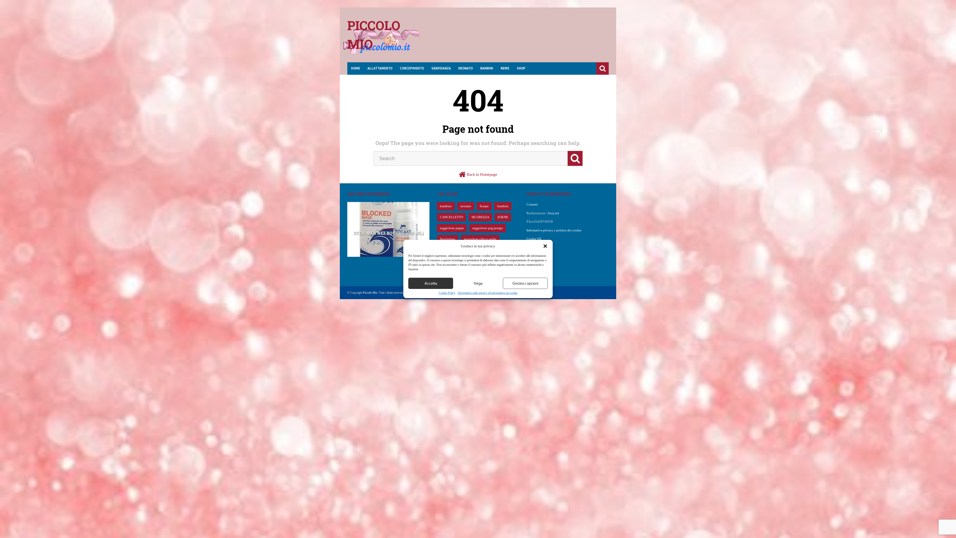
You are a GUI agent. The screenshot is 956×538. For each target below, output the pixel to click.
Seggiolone (447, 239)
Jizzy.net (553, 213)
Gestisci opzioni (525, 283)
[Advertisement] (518, 38)
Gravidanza (441, 68)
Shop (521, 68)
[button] (545, 246)
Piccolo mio (373, 34)
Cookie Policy (447, 292)
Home (355, 68)
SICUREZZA (480, 217)
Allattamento (379, 68)
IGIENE (503, 217)
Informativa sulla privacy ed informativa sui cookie (488, 292)
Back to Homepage (482, 174)
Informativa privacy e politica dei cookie (554, 230)
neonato (465, 206)
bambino (446, 206)
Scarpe (484, 206)
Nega (478, 283)
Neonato (465, 68)
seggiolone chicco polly (480, 239)
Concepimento (412, 68)
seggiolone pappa (452, 228)
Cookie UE (534, 239)
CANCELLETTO (451, 217)
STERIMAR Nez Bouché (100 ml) (388, 233)
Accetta (430, 283)
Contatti (532, 204)
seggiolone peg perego (487, 228)
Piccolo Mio (370, 292)
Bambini (486, 68)
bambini (502, 206)
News (505, 68)
